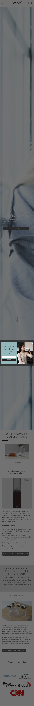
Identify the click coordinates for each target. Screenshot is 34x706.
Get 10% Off (9, 359)
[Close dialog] (32, 343)
